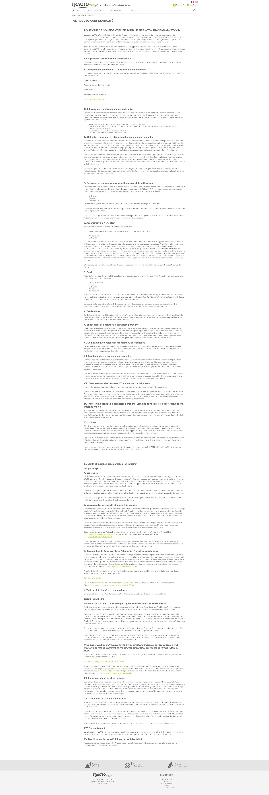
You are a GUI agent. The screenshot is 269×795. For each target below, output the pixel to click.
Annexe (73, 15)
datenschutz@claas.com (98, 99)
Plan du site (166, 781)
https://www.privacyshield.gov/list (100, 537)
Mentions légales (166, 783)
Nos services (115, 11)
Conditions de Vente (166, 779)
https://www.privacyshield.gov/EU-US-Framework (102, 535)
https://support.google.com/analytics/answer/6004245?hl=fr (112, 585)
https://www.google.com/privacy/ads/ (118, 673)
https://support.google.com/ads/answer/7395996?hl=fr (104, 662)
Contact (133, 11)
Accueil (76, 11)
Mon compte (180, 5)
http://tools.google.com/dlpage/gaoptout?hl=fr (121, 566)
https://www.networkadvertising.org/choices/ (114, 669)
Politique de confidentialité (87, 15)
